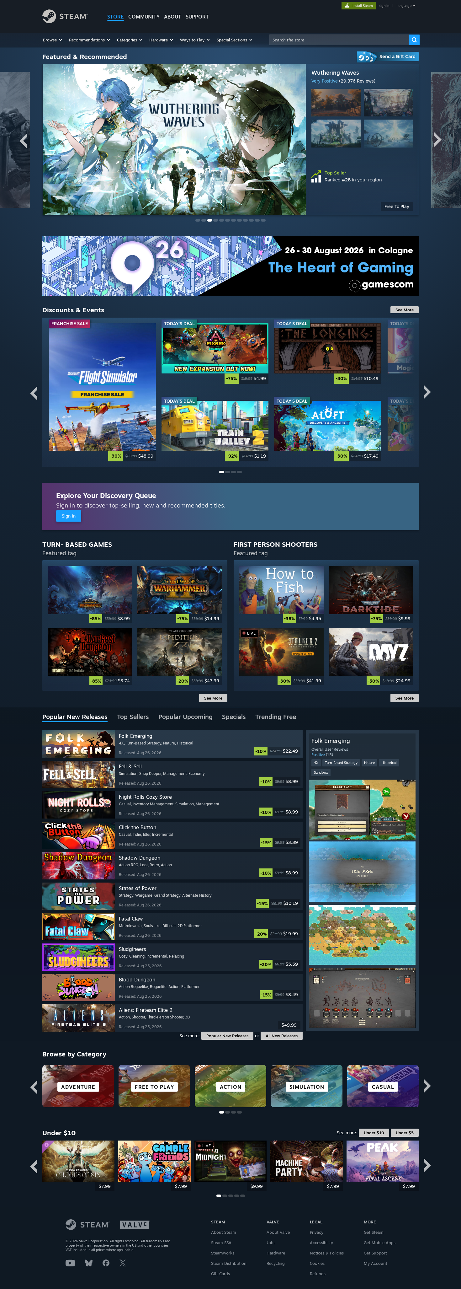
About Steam (223, 1232)
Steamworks (222, 1252)
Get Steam (374, 1232)
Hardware (276, 1252)
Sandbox (321, 772)
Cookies (317, 1263)
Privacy (316, 1232)
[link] (102, 392)
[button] (53, 40)
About (172, 16)
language (404, 5)
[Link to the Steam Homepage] (65, 21)
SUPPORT (197, 16)
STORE (115, 16)
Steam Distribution (228, 1263)
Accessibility (321, 1242)
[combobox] (339, 40)
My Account (375, 1263)
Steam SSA (221, 1242)
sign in (384, 5)
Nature (369, 762)
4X (316, 762)
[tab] (75, 717)
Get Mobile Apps (379, 1242)
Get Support (375, 1252)
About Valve (278, 1232)
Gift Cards (220, 1273)
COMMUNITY (144, 16)
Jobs (271, 1242)
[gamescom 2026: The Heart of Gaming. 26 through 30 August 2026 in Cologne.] (230, 266)
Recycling (276, 1263)
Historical (389, 762)
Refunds (318, 1273)
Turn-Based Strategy (341, 762)
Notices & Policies (327, 1252)
